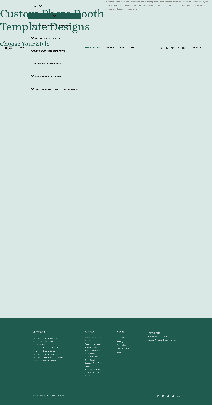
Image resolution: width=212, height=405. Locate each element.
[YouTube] (183, 48)
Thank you (121, 352)
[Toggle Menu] (54, 16)
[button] (40, 6)
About (122, 48)
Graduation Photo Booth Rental (49, 64)
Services (35, 6)
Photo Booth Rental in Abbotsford (45, 354)
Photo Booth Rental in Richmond (45, 348)
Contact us (121, 345)
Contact (110, 48)
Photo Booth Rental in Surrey (43, 351)
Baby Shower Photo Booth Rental (49, 51)
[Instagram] (161, 48)
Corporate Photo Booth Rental (48, 77)
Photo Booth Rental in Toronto (44, 360)
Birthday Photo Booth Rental (47, 38)
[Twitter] (172, 48)
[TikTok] (178, 48)
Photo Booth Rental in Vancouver (45, 338)
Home (22, 48)
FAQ (132, 48)
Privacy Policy (123, 349)
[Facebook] (167, 48)
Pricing (120, 341)
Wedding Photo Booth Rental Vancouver (52, 26)
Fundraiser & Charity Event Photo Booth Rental (56, 89)
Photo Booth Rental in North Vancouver (47, 357)
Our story (121, 338)
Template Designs (92, 48)
